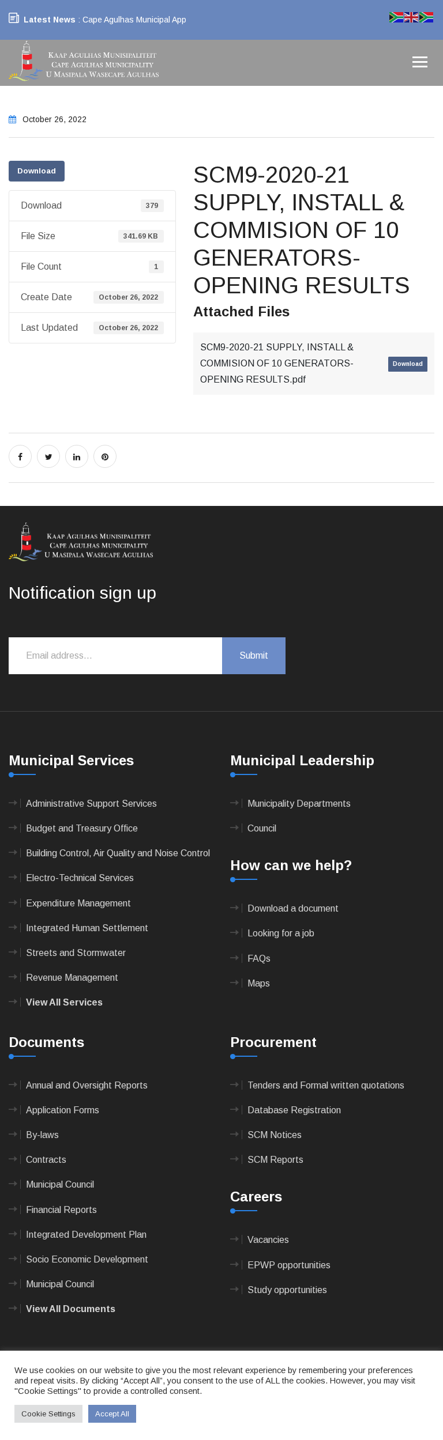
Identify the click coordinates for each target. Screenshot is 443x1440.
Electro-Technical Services (80, 878)
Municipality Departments (299, 803)
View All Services (64, 1002)
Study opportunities (287, 1290)
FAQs (259, 958)
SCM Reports (275, 1160)
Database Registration (294, 1110)
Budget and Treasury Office (82, 828)
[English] (411, 16)
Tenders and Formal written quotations (325, 1085)
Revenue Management (72, 977)
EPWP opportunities (289, 1265)
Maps (258, 983)
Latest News (50, 19)
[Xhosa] (426, 16)
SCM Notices (274, 1135)
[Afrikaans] (396, 16)
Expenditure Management (78, 903)
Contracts (46, 1160)
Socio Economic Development (87, 1259)
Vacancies (268, 1240)
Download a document (293, 908)
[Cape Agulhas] (84, 62)
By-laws (42, 1135)
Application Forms (62, 1110)
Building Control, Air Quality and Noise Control (118, 853)
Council (261, 828)
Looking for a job (280, 933)
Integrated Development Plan (86, 1234)
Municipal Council (60, 1184)
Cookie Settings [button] (48, 1413)
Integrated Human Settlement (87, 928)
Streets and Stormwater (76, 953)
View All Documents (70, 1309)
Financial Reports (61, 1210)
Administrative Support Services (91, 803)
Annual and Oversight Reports (87, 1085)
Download (36, 171)
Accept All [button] (112, 1413)
